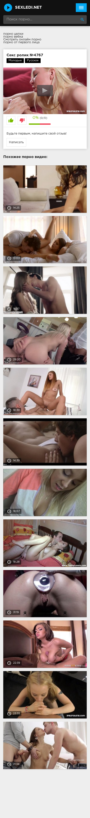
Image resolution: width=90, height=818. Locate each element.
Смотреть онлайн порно (22, 39)
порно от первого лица (21, 42)
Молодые (15, 60)
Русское (33, 60)
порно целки (13, 34)
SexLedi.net (28, 7)
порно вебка (13, 36)
